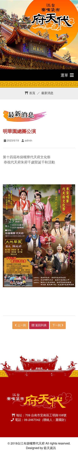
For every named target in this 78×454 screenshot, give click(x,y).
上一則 (21, 325)
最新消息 (47, 93)
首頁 (31, 93)
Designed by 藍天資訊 (41, 448)
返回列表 (40, 325)
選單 (65, 75)
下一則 (57, 325)
